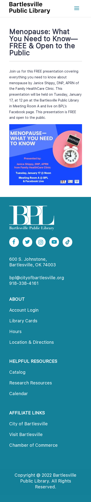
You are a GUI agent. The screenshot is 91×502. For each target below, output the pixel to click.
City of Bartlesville (28, 423)
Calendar (18, 393)
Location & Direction (31, 342)
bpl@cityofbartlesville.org (36, 277)
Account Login (24, 310)
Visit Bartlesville (26, 434)
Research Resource (30, 382)
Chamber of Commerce (33, 445)
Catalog (17, 372)
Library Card (23, 320)
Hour (15, 331)
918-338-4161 (24, 283)
